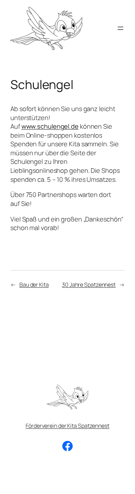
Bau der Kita (34, 284)
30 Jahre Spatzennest (89, 284)
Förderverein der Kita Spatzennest (67, 425)
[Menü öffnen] (120, 28)
